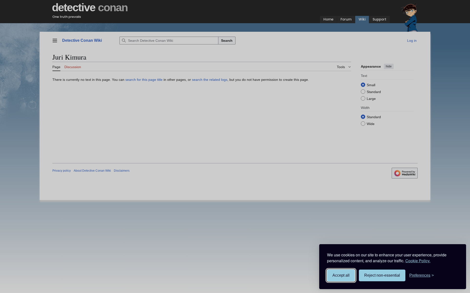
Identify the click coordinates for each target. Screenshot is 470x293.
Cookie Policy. (417, 260)
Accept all (341, 275)
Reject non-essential (382, 275)
